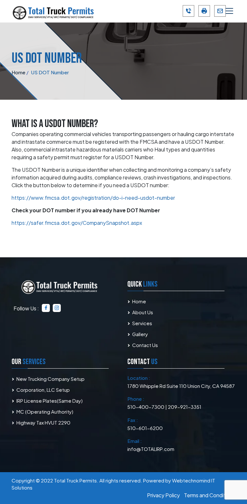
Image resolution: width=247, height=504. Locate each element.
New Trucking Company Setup (50, 379)
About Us (142, 312)
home (18, 72)
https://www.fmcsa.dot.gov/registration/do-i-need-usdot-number (93, 197)
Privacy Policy (163, 495)
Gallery (140, 334)
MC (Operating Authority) (44, 411)
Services (142, 323)
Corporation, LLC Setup (43, 390)
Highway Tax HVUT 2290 (43, 422)
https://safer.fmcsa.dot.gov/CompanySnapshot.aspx (77, 222)
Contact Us (145, 345)
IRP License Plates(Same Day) (49, 401)
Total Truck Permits (75, 480)
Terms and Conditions (209, 495)
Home (139, 301)
